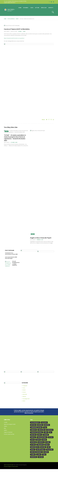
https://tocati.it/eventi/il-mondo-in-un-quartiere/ (14, 38)
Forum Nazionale (42, 437)
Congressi (25, 385)
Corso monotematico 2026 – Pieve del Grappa (11, 257)
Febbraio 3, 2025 (40, 239)
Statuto (5, 426)
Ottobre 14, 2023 (14, 142)
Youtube (40, 456)
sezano (46, 452)
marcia (47, 444)
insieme (44, 439)
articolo (33, 424)
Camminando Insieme (36, 427)
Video (44, 454)
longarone (40, 444)
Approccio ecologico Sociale (9, 424)
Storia (39, 454)
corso (46, 432)
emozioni (33, 434)
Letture (5, 430)
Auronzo (40, 424)
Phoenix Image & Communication (11, 466)
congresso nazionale (36, 432)
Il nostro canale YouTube (9, 434)
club (45, 427)
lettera (33, 444)
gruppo (38, 439)
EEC (50, 432)
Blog (5, 428)
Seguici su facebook (8, 432)
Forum (24, 392)
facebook (45, 434)
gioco (32, 439)
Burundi (47, 424)
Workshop (33, 456)
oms (49, 447)
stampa (33, 454)
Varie (24, 400)
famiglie (33, 437)
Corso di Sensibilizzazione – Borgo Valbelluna (16, 263)
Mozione (43, 447)
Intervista (41, 442)
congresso (50, 429)
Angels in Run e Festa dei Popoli (40, 238)
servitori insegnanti (36, 452)
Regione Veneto (41, 449)
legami (48, 442)
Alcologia (44, 422)
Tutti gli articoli (11, 18)
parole (32, 449)
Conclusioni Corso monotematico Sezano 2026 (11, 253)
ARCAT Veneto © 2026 (8, 464)
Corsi (24, 387)
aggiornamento (35, 422)
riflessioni (50, 449)
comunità (33, 429)
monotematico (35, 447)
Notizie (24, 396)
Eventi (17, 18)
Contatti (5, 422)
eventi (39, 434)
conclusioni (41, 429)
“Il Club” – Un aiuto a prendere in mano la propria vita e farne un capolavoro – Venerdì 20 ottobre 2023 (15, 137)
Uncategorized (26, 398)
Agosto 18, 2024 (14, 31)
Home (5, 18)
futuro (51, 437)
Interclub (25, 394)
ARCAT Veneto (7, 31)
